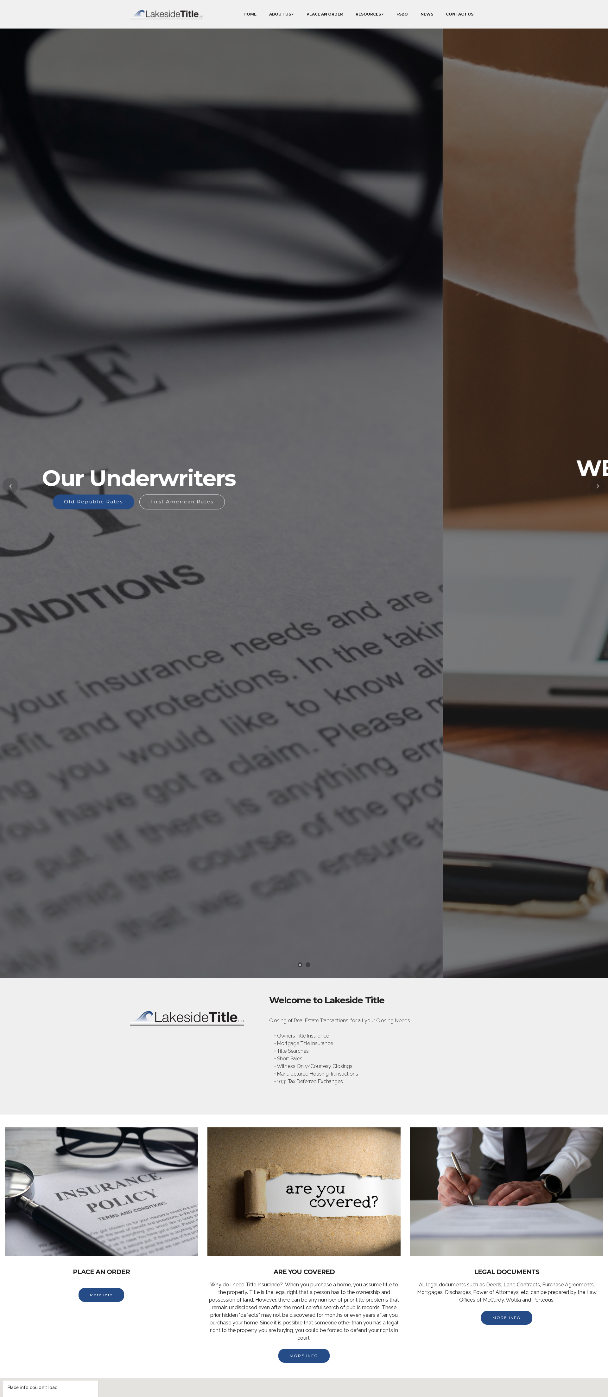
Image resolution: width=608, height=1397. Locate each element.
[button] (10, 486)
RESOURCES (368, 14)
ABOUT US (280, 14)
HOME (250, 14)
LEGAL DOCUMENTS (344, 512)
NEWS (427, 14)
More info (101, 1294)
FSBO (402, 14)
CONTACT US (459, 14)
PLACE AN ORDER (325, 14)
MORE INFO (304, 1355)
